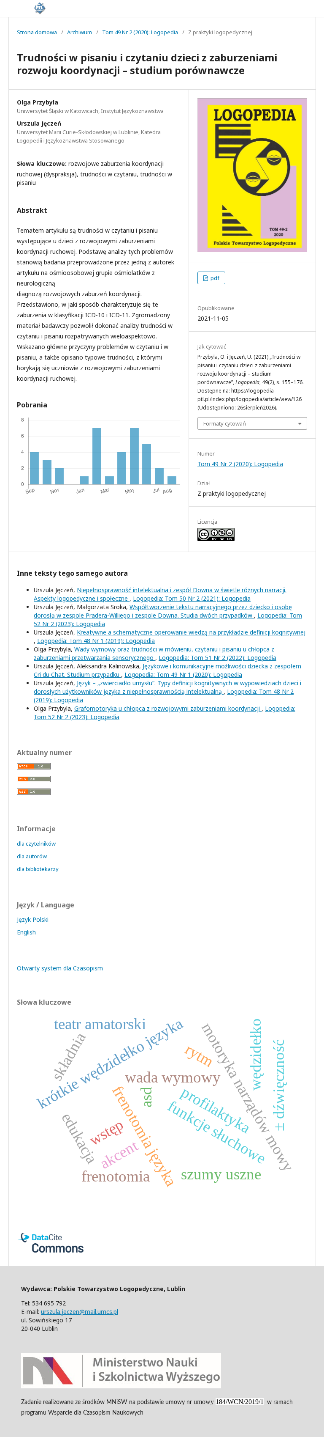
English (26, 932)
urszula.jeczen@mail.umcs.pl (79, 1312)
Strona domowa (37, 32)
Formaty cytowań (224, 423)
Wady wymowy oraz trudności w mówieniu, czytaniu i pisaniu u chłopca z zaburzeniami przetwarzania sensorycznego (154, 653)
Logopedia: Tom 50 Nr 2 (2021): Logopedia (192, 598)
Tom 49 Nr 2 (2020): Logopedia (140, 32)
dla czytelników (36, 843)
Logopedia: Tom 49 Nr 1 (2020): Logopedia (183, 674)
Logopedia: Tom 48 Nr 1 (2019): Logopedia (96, 641)
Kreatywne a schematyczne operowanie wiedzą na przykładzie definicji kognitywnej (191, 632)
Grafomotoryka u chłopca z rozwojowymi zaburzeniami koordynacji (168, 708)
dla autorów (32, 856)
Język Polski (33, 919)
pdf (214, 278)
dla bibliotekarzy (38, 869)
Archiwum (79, 32)
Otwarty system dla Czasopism (60, 968)
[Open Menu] (8, 8)
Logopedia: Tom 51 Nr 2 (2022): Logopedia (217, 658)
